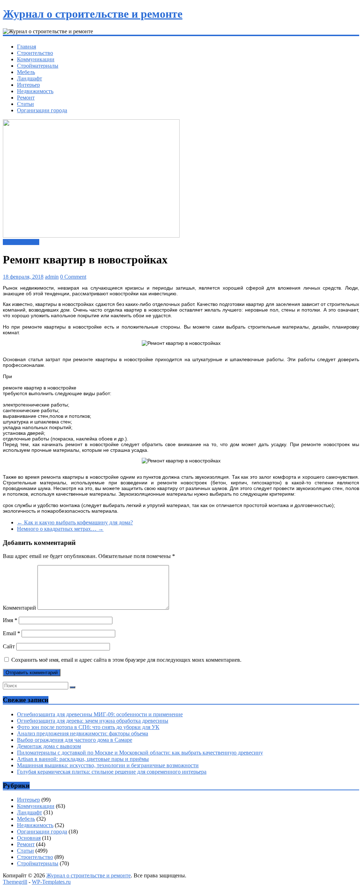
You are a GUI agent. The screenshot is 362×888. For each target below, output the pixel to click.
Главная (26, 47)
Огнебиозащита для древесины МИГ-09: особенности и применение (100, 714)
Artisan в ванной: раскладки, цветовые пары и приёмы (83, 759)
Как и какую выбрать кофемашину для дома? (75, 522)
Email (11, 633)
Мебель (26, 72)
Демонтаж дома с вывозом (49, 746)
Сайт (9, 646)
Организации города (42, 110)
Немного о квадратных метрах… (60, 529)
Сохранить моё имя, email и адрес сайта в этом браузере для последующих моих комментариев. (126, 660)
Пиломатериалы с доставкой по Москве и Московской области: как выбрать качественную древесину (140, 753)
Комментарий (19, 608)
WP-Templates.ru (51, 882)
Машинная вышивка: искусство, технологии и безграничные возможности (108, 765)
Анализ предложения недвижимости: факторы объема (82, 733)
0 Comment (73, 277)
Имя (10, 620)
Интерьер (28, 85)
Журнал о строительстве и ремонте (92, 13)
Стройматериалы (37, 66)
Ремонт (26, 98)
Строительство (35, 53)
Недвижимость (35, 91)
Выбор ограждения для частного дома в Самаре (74, 740)
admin (52, 277)
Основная (29, 838)
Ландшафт (29, 78)
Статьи (25, 104)
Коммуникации (35, 59)
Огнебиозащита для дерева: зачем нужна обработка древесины (92, 721)
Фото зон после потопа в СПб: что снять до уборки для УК (88, 727)
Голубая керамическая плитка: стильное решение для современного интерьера (111, 772)
